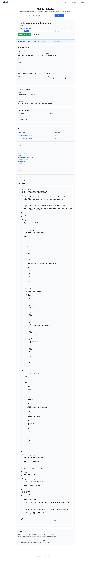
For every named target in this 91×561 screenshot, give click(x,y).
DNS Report (42, 554)
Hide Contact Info (25, 34)
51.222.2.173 (58, 138)
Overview (29, 554)
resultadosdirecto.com (24, 166)
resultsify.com (21, 170)
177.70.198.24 (28, 28)
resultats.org (21, 164)
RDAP (57, 2)
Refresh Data (35, 34)
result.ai (20, 168)
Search (59, 15)
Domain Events (73, 2)
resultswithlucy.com (23, 159)
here (58, 41)
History (68, 31)
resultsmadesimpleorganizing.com (27, 157)
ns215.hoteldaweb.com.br (26, 138)
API (48, 554)
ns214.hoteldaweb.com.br (26, 135)
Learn (35, 554)
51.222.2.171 (58, 135)
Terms (56, 554)
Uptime (66, 2)
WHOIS (52, 2)
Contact (62, 554)
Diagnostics (60, 31)
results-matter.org (22, 153)
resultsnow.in (21, 161)
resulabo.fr (21, 155)
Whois (20, 31)
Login (87, 2)
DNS (61, 2)
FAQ (52, 554)
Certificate (44, 31)
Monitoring (81, 2)
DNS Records (34, 31)
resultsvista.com (22, 149)
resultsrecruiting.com (23, 151)
